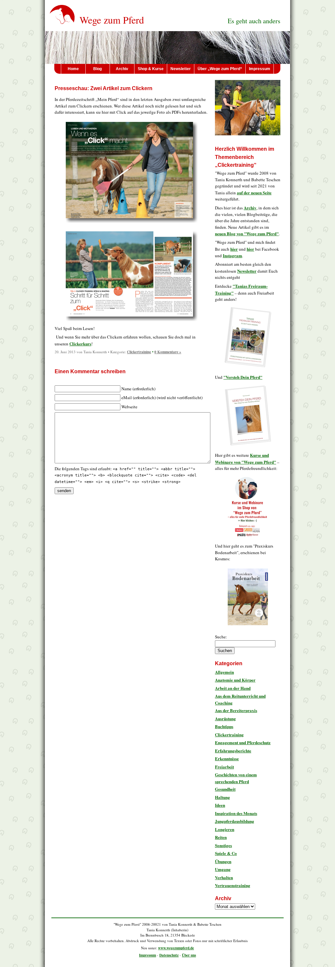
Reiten (221, 837)
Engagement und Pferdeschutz (243, 742)
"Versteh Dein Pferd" (242, 377)
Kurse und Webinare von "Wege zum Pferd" (245, 458)
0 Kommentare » (167, 352)
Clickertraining (139, 352)
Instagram (232, 255)
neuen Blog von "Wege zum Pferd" (247, 233)
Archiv (122, 69)
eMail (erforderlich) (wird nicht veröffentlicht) (162, 397)
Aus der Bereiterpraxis (236, 710)
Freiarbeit (224, 767)
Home (73, 69)
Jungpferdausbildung (234, 821)
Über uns (189, 955)
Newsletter (180, 69)
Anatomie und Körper (235, 680)
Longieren (224, 829)
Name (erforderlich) (138, 389)
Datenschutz (169, 955)
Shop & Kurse (151, 69)
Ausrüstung (225, 718)
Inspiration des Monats (236, 813)
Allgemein (224, 672)
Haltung (222, 797)
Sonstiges (223, 845)
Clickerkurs (80, 343)
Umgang (223, 869)
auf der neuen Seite (254, 192)
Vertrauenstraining (232, 885)
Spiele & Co (226, 853)
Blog (97, 69)
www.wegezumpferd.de (176, 948)
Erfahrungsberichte (233, 750)
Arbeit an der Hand (233, 688)
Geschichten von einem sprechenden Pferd (236, 777)
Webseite (129, 407)
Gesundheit (225, 789)
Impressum (259, 69)
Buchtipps (224, 726)
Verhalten (224, 877)
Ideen (220, 805)
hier (234, 249)
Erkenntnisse (227, 758)
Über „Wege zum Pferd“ (220, 69)
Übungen (223, 861)
